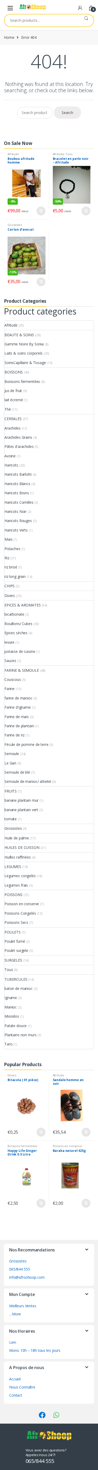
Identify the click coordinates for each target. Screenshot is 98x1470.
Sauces (10, 660)
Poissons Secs (16, 922)
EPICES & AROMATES (22, 605)
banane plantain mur (21, 800)
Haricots (11, 465)
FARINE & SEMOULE (21, 670)
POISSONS (13, 894)
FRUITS (10, 791)
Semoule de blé (17, 772)
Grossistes (15, 225)
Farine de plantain (19, 725)
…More (15, 1313)
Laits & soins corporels (23, 353)
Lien (12, 1342)
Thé (7, 409)
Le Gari (10, 763)
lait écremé (13, 399)
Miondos (11, 1016)
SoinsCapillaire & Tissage (25, 362)
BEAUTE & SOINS (19, 334)
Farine (9, 688)
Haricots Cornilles (18, 502)
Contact (15, 1395)
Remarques (40, 211)
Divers (9, 595)
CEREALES (13, 418)
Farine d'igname (17, 707)
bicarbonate (14, 614)
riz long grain (15, 576)
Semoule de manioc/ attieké (27, 781)
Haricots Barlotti (18, 474)
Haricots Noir (15, 511)
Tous (68, 154)
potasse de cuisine (19, 651)
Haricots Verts (16, 530)
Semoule (11, 753)
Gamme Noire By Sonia (24, 343)
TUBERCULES (15, 979)
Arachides (12, 428)
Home (9, 37)
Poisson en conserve (21, 903)
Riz (6, 557)
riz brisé (10, 567)
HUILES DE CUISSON (21, 847)
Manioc (10, 1007)
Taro (8, 1044)
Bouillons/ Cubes (18, 623)
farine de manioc (18, 698)
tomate (10, 818)
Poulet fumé (14, 941)
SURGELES (13, 960)
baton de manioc (18, 988)
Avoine (10, 455)
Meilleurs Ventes (22, 1305)
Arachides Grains (18, 437)
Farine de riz (14, 735)
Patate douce (15, 1025)
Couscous (12, 679)
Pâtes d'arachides (19, 446)
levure (9, 642)
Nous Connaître (22, 1387)
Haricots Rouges (18, 520)
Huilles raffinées (17, 857)
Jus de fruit (13, 390)
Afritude (13, 154)
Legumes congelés (20, 875)
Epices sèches (15, 632)
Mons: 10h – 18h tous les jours (34, 1350)
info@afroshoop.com (26, 1277)
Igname (10, 997)
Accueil (15, 1378)
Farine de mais (16, 716)
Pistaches (12, 548)
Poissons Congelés (20, 913)
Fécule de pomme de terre (26, 744)
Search (86, 20)
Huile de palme (16, 838)
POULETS (12, 932)
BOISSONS (13, 372)
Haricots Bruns (16, 492)
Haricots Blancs (17, 483)
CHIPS (9, 585)
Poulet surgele (16, 950)
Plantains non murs (20, 1034)
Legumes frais (16, 885)
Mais (8, 539)
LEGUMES (12, 866)
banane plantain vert (21, 809)
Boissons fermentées (22, 381)
